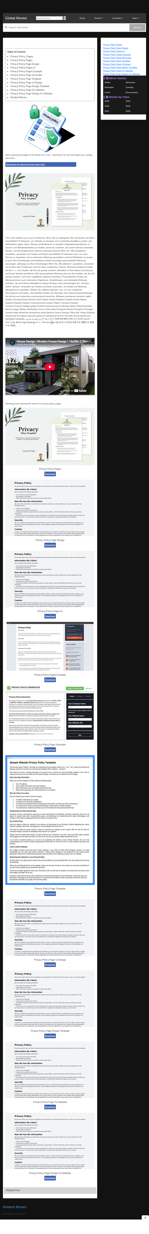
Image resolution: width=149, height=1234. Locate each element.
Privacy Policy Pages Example (26, 71)
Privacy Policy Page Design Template (29, 86)
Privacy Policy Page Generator (26, 75)
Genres (97, 18)
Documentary (132, 92)
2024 (128, 101)
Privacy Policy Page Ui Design (26, 82)
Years (134, 18)
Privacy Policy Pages (21, 60)
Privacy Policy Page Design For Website (31, 93)
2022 (128, 106)
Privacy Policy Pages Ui (22, 67)
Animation (109, 87)
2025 (107, 101)
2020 (128, 111)
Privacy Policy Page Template (25, 79)
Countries (116, 18)
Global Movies (16, 18)
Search (137, 27)
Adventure (130, 82)
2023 (107, 106)
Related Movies (18, 97)
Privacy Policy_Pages (21, 56)
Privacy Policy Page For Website (27, 90)
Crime (107, 92)
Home (82, 18)
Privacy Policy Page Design (24, 64)
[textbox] (74, 27)
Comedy (129, 87)
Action (107, 82)
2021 (107, 111)
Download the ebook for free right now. (25, 164)
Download (50, 474)
